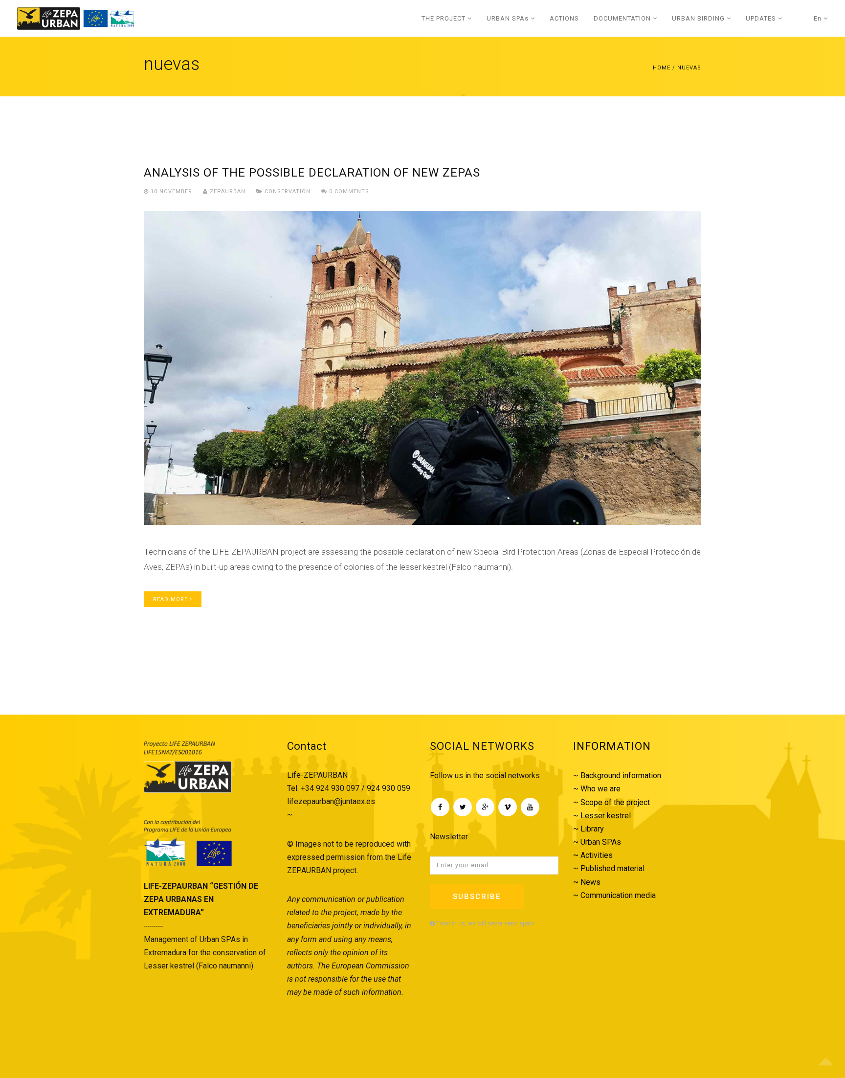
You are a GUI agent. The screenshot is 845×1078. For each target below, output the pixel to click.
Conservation (288, 191)
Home (661, 68)
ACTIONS (564, 18)
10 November (171, 191)
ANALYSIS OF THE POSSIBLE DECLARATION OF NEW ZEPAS (312, 173)
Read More (171, 599)
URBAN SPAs (509, 18)
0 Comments (348, 191)
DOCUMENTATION (623, 18)
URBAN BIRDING (699, 18)
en (818, 18)
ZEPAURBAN (226, 191)
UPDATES (762, 18)
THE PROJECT (444, 18)
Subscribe (477, 896)
